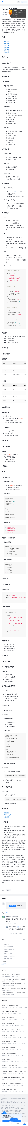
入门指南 (6, 41)
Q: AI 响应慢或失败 (8, 946)
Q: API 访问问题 (8, 958)
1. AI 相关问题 (6, 944)
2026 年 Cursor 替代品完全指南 (10, 1011)
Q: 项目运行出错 (8, 953)
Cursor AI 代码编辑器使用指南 (9, 1065)
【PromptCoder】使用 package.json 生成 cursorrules (12, 1077)
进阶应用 (6, 50)
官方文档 (6, 812)
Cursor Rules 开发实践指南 (8, 1047)
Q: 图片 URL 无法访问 (9, 956)
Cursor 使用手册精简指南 (8, 1017)
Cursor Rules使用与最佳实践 (9, 1041)
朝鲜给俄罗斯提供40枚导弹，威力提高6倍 (10, 1101)
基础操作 (6, 43)
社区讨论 (6, 817)
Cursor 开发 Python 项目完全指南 (10, 1005)
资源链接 (3, 961)
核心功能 (6, 45)
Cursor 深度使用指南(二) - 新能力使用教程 (12, 1083)
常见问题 (6, 52)
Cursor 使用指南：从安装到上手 (10, 1053)
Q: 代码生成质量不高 (9, 949)
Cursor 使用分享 (6, 1059)
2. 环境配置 (5, 951)
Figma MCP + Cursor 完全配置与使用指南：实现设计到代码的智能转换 (14, 1071)
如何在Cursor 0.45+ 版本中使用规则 (11, 1029)
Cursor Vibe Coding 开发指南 (9, 1089)
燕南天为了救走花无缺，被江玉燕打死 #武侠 (10, 1111)
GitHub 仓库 (7, 815)
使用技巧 (6, 48)
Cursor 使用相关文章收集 (8, 1023)
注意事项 (3, 964)
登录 (23, 2)
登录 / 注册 (12, 905)
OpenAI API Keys (14, 192)
